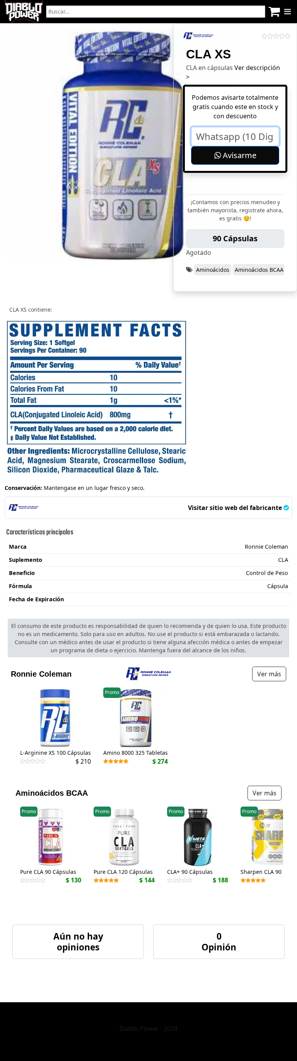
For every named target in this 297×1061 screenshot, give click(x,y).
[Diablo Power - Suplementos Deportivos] (24, 11)
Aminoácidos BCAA (259, 269)
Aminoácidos (212, 269)
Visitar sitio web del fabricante (235, 507)
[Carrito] (274, 11)
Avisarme (238, 155)
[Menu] (287, 11)
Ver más (269, 674)
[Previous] (18, 849)
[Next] (279, 849)
